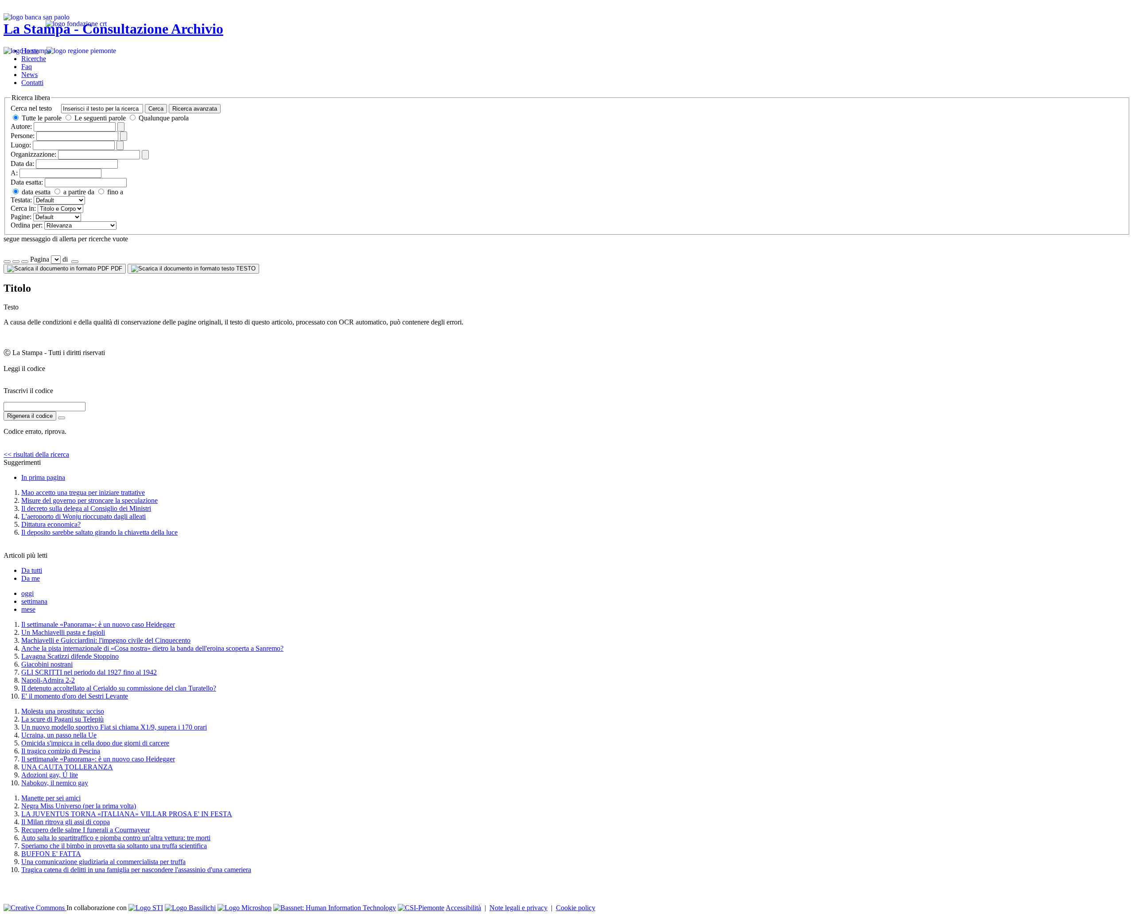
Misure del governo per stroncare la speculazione (89, 500)
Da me (30, 578)
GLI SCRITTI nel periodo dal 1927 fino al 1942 (89, 672)
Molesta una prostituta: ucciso (62, 711)
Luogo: (21, 145)
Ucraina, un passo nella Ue (59, 735)
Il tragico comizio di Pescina (60, 751)
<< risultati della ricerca (36, 454)
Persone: (23, 135)
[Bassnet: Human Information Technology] (334, 907)
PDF (115, 268)
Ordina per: (27, 225)
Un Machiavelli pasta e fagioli (63, 632)
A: (14, 173)
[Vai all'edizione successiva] (15, 261)
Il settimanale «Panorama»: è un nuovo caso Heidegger (98, 624)
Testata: (21, 200)
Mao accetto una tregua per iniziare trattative (83, 492)
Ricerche (33, 58)
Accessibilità (463, 907)
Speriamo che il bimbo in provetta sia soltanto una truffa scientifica (114, 845)
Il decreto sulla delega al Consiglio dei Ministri (86, 508)
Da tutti (31, 570)
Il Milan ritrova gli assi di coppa (65, 822)
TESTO (245, 268)
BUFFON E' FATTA (51, 853)
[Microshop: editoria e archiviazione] (244, 907)
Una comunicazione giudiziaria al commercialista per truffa (103, 861)
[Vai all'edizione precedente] (7, 261)
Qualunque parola (163, 118)
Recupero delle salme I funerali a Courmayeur (85, 830)
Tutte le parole (41, 118)
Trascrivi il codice (28, 390)
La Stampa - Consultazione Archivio (113, 29)
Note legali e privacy (518, 907)
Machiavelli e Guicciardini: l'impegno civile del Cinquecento (105, 640)
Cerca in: (23, 208)
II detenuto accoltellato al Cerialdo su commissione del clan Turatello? (118, 688)
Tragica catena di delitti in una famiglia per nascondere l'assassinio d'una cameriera (136, 869)
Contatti (32, 82)
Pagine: (21, 216)
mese (28, 609)
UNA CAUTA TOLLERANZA (67, 767)
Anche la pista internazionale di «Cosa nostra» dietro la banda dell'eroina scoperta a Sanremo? (152, 648)
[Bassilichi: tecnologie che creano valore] (190, 907)
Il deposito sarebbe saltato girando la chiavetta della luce (99, 532)
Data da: (22, 163)
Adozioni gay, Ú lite (49, 775)
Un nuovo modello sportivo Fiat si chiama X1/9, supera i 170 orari (114, 727)
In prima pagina (43, 477)
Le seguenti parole (100, 118)
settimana (34, 601)
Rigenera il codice (30, 416)
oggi (27, 593)
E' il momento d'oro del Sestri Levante (74, 696)
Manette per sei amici (51, 798)
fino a (114, 192)
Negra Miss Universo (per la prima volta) (78, 806)
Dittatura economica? (51, 524)
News (29, 74)
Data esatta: (27, 182)
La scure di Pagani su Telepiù (62, 719)
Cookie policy (575, 907)
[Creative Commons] (35, 907)
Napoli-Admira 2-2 (48, 680)
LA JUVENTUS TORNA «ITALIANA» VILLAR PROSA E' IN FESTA (126, 814)
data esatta (35, 192)
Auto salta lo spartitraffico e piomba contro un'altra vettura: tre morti (115, 838)
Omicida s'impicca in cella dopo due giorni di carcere (95, 743)
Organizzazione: (33, 154)
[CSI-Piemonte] (421, 907)
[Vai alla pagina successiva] (74, 261)
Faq (26, 66)
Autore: (21, 126)
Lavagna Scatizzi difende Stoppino (70, 656)
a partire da (78, 192)
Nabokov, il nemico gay (54, 783)
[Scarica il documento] (61, 418)
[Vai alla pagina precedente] (24, 261)
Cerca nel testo (31, 108)
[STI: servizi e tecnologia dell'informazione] (145, 907)
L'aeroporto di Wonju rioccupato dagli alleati (83, 516)
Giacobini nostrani (47, 664)
